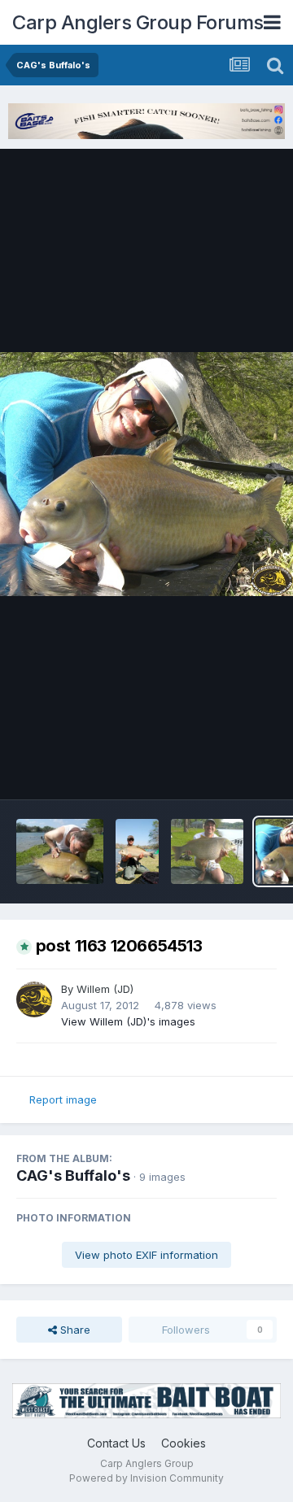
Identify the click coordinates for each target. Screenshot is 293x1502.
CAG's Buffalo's (73, 1175)
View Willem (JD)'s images (128, 1021)
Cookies (183, 1443)
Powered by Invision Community (146, 1478)
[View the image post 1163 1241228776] (207, 851)
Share (73, 1329)
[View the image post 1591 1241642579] (59, 851)
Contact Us (116, 1443)
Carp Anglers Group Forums (138, 22)
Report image (63, 1099)
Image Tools (225, 770)
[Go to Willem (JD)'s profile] (34, 999)
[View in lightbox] (146, 474)
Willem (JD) (105, 988)
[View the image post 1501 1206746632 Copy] (137, 851)
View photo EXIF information (146, 1254)
